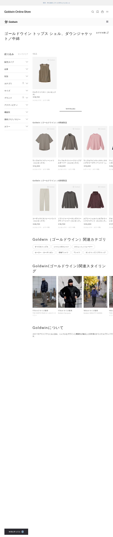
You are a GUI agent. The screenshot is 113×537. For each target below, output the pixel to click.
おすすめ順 (101, 32)
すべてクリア (23, 54)
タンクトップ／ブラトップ (96, 252)
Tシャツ (77, 252)
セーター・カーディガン (44, 252)
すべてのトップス (41, 247)
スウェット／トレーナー (83, 247)
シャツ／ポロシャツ (61, 247)
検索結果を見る (16, 532)
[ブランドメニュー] (107, 21)
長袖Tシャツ (63, 252)
